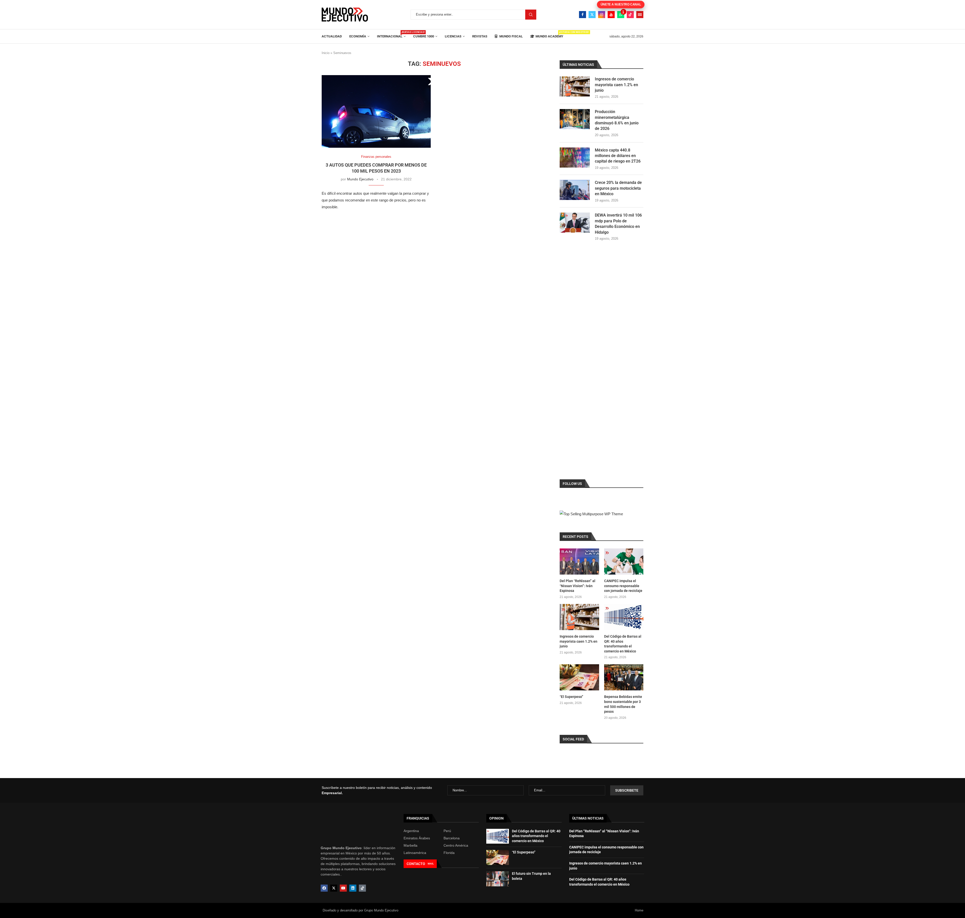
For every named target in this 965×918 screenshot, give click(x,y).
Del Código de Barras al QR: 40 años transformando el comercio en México (622, 643)
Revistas (479, 36)
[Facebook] (582, 14)
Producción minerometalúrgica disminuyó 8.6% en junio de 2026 (617, 120)
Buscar (530, 15)
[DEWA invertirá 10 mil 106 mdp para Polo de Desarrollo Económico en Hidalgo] (575, 223)
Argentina (411, 831)
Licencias (453, 36)
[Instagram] (601, 14)
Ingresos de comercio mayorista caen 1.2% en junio (616, 85)
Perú (447, 831)
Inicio (325, 53)
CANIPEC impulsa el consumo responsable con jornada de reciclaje (623, 586)
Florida (449, 852)
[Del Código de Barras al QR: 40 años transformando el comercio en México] (623, 617)
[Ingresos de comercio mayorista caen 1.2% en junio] (575, 86)
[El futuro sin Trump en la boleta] (497, 878)
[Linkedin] (352, 888)
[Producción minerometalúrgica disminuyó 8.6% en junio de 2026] (575, 119)
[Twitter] (592, 14)
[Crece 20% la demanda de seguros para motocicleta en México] (575, 190)
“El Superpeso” (571, 697)
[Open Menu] (639, 14)
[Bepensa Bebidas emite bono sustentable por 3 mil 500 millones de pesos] (623, 677)
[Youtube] (611, 14)
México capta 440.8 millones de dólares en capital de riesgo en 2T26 (618, 156)
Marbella (410, 845)
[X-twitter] (333, 888)
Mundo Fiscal (511, 36)
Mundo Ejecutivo (360, 179)
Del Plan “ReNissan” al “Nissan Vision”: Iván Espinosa (577, 586)
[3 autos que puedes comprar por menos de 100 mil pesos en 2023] (376, 111)
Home (639, 910)
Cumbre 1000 (423, 36)
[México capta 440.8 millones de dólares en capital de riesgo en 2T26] (575, 157)
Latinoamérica (415, 852)
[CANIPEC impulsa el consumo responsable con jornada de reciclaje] (623, 561)
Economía (357, 36)
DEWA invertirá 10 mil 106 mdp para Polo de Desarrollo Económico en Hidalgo (618, 223)
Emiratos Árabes (417, 838)
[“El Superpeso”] (579, 677)
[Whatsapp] (620, 14)
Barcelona (452, 838)
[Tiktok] (630, 14)
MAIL (431, 863)
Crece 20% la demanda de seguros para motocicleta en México (618, 188)
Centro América (456, 845)
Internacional (391, 34)
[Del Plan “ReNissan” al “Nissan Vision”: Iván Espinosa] (579, 561)
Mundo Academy (549, 34)
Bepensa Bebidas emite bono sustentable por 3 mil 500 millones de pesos (623, 704)
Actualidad (332, 36)
